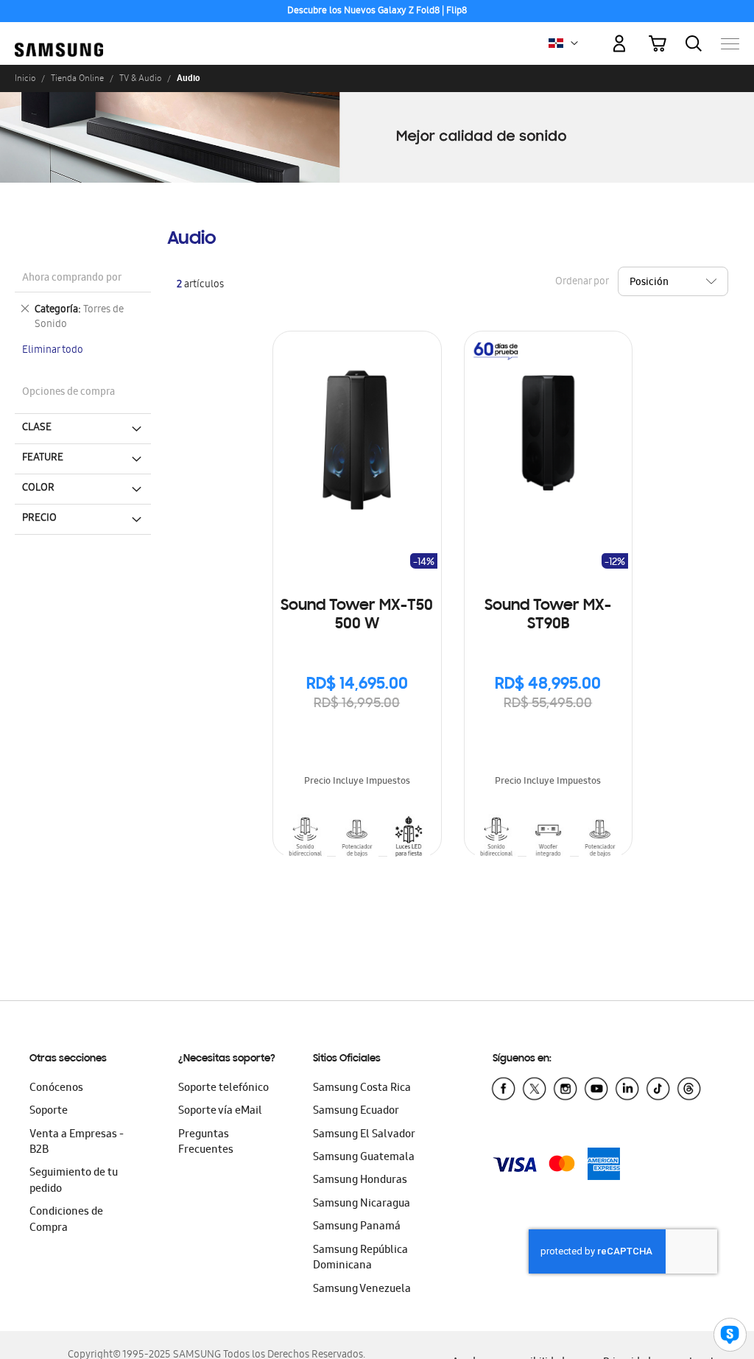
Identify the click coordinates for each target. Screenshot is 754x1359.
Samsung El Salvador (364, 1135)
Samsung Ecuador (356, 1111)
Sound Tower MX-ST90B (548, 615)
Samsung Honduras (360, 1181)
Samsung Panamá (357, 1227)
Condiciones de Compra (66, 1220)
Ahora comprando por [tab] (71, 278)
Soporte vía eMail (220, 1111)
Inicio (25, 78)
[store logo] (59, 35)
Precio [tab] (39, 518)
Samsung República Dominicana (360, 1258)
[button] (574, 43)
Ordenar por (581, 282)
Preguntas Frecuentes (205, 1142)
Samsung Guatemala (364, 1158)
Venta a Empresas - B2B (76, 1142)
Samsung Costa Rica (362, 1089)
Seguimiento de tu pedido (73, 1181)
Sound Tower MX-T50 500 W (357, 615)
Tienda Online (77, 78)
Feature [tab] (42, 458)
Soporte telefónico (223, 1089)
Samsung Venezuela (362, 1290)
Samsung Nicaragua (361, 1204)
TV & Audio (140, 78)
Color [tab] (38, 488)
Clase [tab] (37, 428)
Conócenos (56, 1089)
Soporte (48, 1111)
